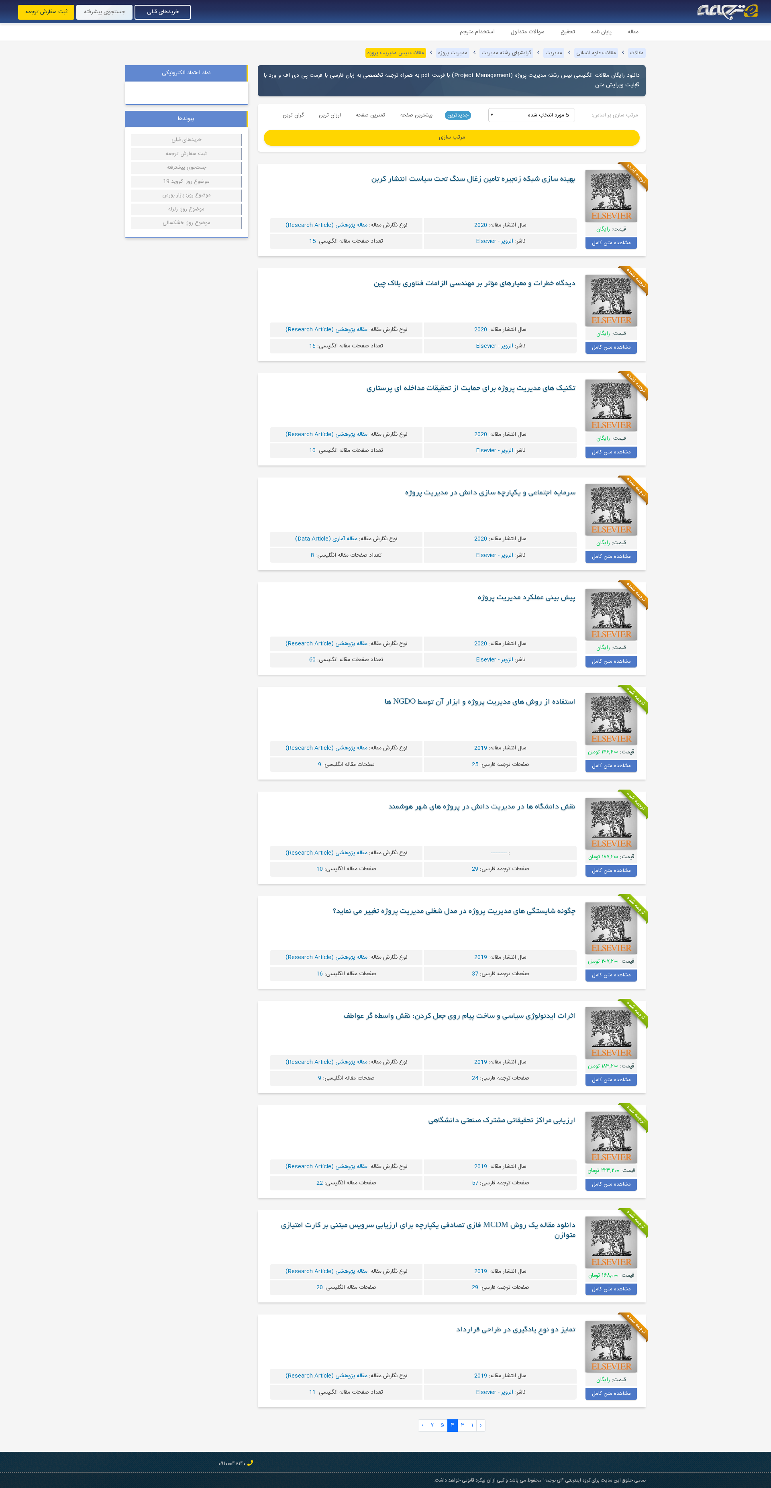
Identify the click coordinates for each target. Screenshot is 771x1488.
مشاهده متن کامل (611, 243)
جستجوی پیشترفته (186, 167)
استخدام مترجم (477, 32)
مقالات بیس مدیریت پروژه (395, 53)
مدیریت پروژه (452, 53)
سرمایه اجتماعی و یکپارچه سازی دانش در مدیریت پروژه (490, 493)
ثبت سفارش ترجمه (46, 12)
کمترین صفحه (371, 115)
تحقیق (568, 32)
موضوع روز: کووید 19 (186, 181)
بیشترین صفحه (416, 115)
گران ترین (293, 115)
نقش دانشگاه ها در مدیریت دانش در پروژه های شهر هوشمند (481, 807)
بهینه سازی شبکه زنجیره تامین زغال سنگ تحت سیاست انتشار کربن (473, 180)
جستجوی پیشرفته (104, 12)
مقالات (637, 53)
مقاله (633, 32)
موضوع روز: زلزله (186, 209)
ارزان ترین (330, 115)
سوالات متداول (528, 32)
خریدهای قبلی (163, 12)
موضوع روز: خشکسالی (186, 222)
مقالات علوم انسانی (596, 53)
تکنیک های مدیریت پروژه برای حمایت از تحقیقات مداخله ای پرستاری (471, 389)
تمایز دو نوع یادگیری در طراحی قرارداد (515, 1330)
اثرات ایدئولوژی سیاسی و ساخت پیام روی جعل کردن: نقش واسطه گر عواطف (459, 1016)
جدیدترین (458, 115)
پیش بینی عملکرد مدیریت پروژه (526, 598)
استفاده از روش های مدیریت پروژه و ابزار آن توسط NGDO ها (480, 702)
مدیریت (553, 53)
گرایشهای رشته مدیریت (506, 53)
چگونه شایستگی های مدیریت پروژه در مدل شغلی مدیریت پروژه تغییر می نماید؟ (454, 912)
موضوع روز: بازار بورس (186, 195)
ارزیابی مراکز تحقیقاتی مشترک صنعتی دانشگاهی (501, 1121)
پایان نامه (601, 32)
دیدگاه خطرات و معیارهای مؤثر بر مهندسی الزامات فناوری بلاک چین (474, 284)
